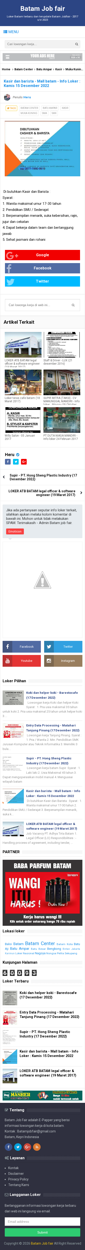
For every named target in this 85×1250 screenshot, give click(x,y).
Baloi (8, 944)
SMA (44, 113)
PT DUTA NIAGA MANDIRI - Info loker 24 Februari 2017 (60, 437)
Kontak (13, 1168)
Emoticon (14, 531)
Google (42, 255)
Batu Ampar (44, 69)
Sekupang (71, 953)
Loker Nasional (24, 953)
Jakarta (75, 948)
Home (6, 69)
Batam (18, 944)
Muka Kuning (74, 69)
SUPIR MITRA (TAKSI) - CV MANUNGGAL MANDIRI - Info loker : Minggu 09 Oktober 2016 (61, 403)
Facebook (42, 268)
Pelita (60, 953)
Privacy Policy (18, 1179)
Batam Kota (65, 944)
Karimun (10, 953)
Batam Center (23, 69)
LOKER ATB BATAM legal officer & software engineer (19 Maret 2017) (22, 364)
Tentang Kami (18, 1185)
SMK (54, 113)
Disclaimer (16, 1173)
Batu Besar (38, 948)
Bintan (66, 948)
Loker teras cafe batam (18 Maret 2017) (22, 399)
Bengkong (54, 948)
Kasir (58, 69)
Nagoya (40, 953)
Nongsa (51, 953)
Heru (9, 454)
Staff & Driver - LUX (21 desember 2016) (57, 362)
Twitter (42, 281)
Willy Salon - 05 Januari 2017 (20, 437)
